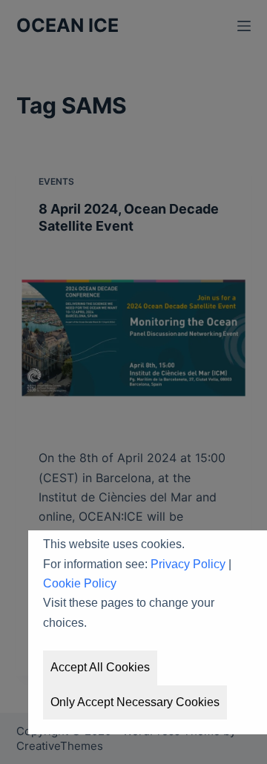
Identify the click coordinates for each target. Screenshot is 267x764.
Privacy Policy (188, 564)
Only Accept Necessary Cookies (135, 702)
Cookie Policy (79, 583)
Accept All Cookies (100, 667)
